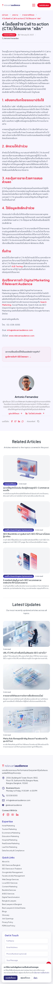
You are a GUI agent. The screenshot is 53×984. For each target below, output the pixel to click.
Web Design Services (10, 879)
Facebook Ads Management (13, 876)
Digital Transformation (11, 897)
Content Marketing (9, 887)
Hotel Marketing (8, 826)
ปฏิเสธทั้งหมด (25, 978)
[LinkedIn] (17, 814)
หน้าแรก (5, 15)
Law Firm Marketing (9, 847)
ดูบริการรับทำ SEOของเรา (18, 356)
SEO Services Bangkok (11, 865)
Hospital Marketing (9, 840)
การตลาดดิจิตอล (28, 15)
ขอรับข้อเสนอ (44, 5)
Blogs (4, 911)
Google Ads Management (12, 872)
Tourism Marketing (9, 829)
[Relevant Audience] (11, 5)
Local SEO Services (9, 883)
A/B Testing (17, 266)
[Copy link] (38, 421)
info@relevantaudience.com (20, 330)
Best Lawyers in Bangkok (12, 904)
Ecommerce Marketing (11, 833)
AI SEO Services (8, 894)
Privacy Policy (7, 922)
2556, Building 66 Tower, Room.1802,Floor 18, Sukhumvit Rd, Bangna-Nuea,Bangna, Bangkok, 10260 (22, 780)
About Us (5, 861)
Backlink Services (9, 890)
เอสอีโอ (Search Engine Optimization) (18, 530)
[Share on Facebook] (12, 421)
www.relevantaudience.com (21, 335)
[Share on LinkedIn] (19, 421)
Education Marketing (10, 836)
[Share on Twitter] (15, 421)
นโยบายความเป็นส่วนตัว (41, 973)
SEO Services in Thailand (12, 869)
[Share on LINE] (23, 421)
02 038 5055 (11, 795)
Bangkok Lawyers (9, 901)
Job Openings (8, 919)
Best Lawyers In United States (13, 908)
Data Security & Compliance (13, 850)
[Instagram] (8, 814)
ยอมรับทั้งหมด (11, 978)
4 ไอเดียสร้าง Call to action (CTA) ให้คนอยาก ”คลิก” (21, 18)
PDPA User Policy (8, 926)
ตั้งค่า (35, 978)
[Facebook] (3, 814)
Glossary (5, 915)
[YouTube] (12, 814)
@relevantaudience (14, 805)
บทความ (15, 15)
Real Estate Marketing (10, 843)
